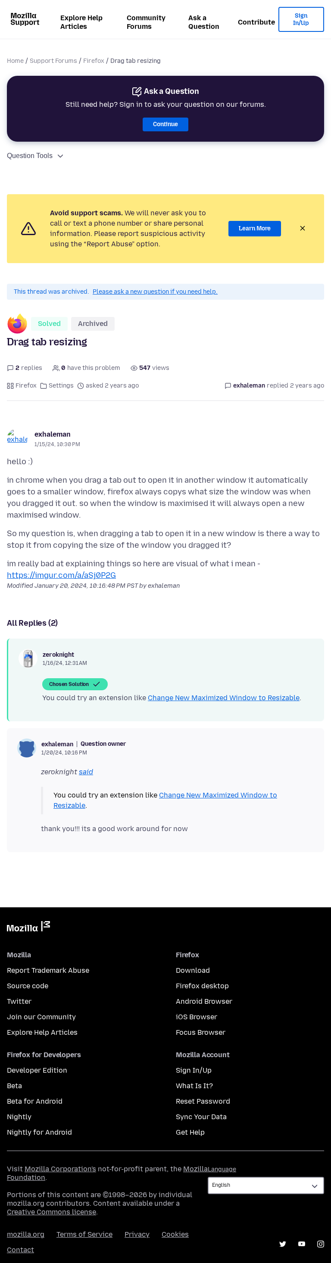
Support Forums (53, 61)
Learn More (255, 228)
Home (15, 61)
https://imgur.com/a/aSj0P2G (61, 575)
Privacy (137, 1234)
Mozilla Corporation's (60, 1169)
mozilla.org (25, 1234)
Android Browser (204, 1001)
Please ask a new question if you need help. (155, 291)
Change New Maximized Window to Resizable (224, 698)
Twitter (19, 1001)
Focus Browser (200, 1032)
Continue (165, 124)
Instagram (320, 1244)
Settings (61, 385)
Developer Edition (37, 1070)
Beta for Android (34, 1101)
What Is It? (194, 1086)
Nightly (19, 1117)
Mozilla (28, 928)
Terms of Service (84, 1234)
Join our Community (41, 1017)
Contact (20, 1250)
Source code (27, 986)
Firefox (93, 61)
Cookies (175, 1234)
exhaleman (52, 434)
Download (193, 970)
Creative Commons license (51, 1212)
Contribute (256, 22)
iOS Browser (196, 1017)
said (86, 772)
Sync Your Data (201, 1117)
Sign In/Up (301, 19)
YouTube (301, 1244)
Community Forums (146, 22)
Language (222, 1169)
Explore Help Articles (81, 22)
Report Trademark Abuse (48, 970)
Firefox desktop (202, 986)
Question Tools (30, 155)
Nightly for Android (39, 1132)
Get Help (190, 1132)
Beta (14, 1086)
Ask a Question (203, 22)
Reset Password (203, 1101)
